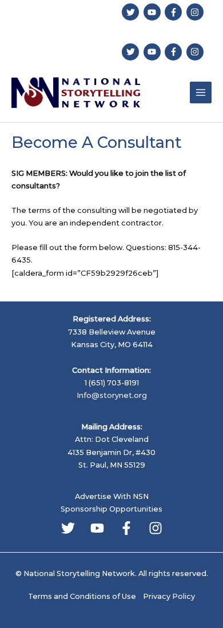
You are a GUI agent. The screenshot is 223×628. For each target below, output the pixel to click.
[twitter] (132, 12)
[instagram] (196, 12)
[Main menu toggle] (201, 92)
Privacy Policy (169, 596)
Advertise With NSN (112, 496)
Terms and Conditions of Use (82, 596)
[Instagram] (155, 528)
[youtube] (154, 12)
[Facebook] (126, 528)
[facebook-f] (175, 12)
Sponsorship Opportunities (111, 509)
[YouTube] (97, 528)
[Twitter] (68, 528)
